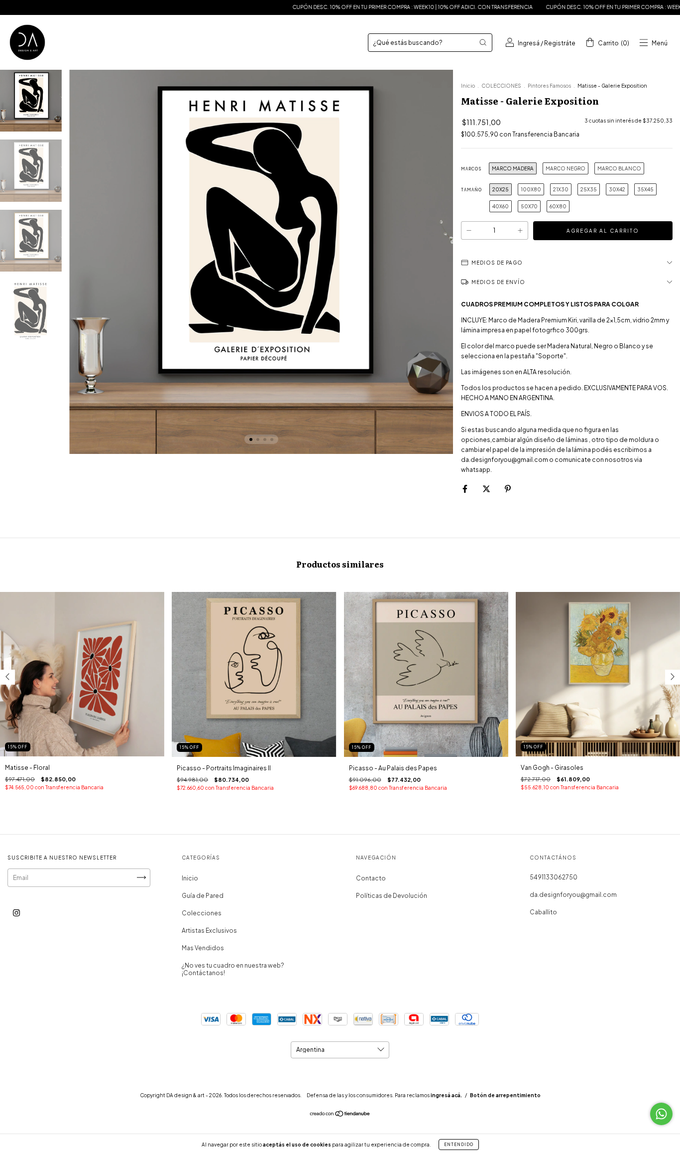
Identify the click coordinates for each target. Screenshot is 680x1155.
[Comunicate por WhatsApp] (661, 1114)
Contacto (371, 878)
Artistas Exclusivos (209, 930)
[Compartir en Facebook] (465, 488)
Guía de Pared (203, 895)
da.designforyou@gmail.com (573, 894)
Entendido (458, 1144)
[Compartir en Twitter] (486, 488)
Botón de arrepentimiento (505, 1095)
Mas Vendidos (203, 948)
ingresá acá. (446, 1095)
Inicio (468, 86)
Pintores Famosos (549, 86)
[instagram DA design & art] (16, 912)
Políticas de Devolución (391, 895)
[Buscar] (482, 42)
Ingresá (529, 43)
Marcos (471, 168)
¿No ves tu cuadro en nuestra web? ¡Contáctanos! (233, 969)
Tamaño (471, 189)
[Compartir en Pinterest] (508, 488)
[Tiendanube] (340, 1115)
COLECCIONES (501, 86)
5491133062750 (553, 877)
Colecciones (202, 913)
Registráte (559, 43)
